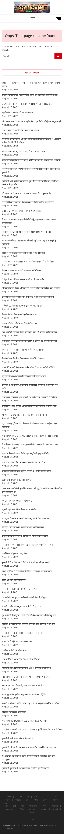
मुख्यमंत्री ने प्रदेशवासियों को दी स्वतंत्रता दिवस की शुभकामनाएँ (26, 562)
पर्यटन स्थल (32, 809)
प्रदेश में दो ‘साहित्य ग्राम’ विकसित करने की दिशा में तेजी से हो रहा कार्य (28, 624)
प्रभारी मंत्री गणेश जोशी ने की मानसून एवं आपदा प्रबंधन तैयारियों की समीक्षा (30, 703)
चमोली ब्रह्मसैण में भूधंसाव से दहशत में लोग (18, 500)
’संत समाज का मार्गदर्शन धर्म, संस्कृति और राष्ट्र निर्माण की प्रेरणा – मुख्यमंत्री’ (31, 121)
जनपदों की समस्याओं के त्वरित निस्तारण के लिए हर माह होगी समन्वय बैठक (29, 340)
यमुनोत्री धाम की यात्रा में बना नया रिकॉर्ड (17, 112)
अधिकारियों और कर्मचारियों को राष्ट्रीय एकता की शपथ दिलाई (25, 536)
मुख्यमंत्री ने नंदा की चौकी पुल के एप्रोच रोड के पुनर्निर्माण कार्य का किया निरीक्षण (32, 729)
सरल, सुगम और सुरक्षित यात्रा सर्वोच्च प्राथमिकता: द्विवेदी (24, 694)
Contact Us (32, 819)
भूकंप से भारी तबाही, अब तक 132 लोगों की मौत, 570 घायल (24, 720)
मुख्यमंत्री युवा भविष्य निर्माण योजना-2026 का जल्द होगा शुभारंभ (26, 668)
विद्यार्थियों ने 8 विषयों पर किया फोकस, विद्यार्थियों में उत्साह (23, 358)
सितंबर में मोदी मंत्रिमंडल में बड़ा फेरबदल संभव (19, 314)
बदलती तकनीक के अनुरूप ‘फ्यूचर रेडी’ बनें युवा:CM (22, 606)
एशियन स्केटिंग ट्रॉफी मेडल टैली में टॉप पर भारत (20, 323)
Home (9, 797)
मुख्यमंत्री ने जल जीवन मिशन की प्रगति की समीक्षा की (22, 632)
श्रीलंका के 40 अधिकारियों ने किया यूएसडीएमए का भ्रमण (24, 376)
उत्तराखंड (19, 797)
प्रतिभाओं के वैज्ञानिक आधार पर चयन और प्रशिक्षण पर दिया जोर (26, 231)
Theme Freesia (32, 825)
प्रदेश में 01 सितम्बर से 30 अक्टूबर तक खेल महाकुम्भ (22, 305)
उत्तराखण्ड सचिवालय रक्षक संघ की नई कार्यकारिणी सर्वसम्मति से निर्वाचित (29, 397)
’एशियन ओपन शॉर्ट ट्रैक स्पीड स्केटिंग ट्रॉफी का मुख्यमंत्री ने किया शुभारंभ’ (31, 435)
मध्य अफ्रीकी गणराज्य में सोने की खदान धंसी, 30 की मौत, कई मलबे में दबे (29, 332)
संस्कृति (45, 797)
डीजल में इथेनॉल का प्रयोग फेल (14, 712)
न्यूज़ (22, 806)
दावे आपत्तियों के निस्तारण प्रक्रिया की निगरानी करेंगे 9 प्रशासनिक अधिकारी (31, 160)
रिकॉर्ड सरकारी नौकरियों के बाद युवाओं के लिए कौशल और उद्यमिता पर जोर (30, 444)
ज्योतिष (8, 800)
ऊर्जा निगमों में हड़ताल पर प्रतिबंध (15, 553)
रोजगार (45, 800)
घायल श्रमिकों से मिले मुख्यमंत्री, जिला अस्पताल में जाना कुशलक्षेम (27, 571)
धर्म (7, 806)
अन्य (5, 803)
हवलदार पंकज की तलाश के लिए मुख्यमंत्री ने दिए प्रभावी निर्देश (26, 453)
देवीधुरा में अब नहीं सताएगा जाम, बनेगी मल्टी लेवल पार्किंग (23, 279)
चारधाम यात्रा (33, 806)
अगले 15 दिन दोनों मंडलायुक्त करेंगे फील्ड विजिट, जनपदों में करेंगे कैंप (28, 367)
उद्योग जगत (55, 806)
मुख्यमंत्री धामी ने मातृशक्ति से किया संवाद (17, 738)
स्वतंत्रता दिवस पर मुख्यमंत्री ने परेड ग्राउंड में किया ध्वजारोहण (26, 518)
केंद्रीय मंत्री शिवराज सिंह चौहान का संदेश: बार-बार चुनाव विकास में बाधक (29, 95)
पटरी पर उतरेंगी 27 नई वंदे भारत (14, 650)
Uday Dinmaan (8, 825)
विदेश (35, 797)
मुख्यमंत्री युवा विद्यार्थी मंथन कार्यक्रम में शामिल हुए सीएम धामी (25, 768)
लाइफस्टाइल (9, 809)
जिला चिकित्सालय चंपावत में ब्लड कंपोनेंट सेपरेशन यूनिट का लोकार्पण (28, 202)
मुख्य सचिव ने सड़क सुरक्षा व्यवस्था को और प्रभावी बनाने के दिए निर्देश (28, 261)
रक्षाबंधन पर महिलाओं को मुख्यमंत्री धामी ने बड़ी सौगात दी (23, 252)
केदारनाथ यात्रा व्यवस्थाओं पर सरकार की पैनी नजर (21, 270)
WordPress (43, 825)
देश (28, 797)
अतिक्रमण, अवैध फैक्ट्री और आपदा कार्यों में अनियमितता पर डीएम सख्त (29, 406)
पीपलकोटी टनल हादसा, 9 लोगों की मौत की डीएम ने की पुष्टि (24, 597)
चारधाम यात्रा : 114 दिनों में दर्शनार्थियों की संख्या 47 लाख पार (26, 676)
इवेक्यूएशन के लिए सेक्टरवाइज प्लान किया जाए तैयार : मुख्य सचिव (26, 193)
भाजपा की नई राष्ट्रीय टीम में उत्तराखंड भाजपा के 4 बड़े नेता (24, 414)
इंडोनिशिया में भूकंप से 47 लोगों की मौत (16, 479)
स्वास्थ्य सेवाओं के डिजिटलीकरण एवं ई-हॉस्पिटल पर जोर (23, 349)
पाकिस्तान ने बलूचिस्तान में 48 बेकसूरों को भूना (19, 588)
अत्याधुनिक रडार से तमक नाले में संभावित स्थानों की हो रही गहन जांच (28, 296)
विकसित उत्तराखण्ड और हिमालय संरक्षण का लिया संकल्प (23, 527)
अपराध (44, 806)
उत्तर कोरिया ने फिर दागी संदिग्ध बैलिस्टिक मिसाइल (21, 659)
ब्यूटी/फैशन (44, 809)
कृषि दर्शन (18, 800)
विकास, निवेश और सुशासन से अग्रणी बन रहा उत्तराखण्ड (23, 151)
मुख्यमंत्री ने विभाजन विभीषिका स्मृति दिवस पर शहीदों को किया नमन (27, 544)
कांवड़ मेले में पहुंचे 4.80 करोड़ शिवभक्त (17, 641)
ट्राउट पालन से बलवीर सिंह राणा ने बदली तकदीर (20, 130)
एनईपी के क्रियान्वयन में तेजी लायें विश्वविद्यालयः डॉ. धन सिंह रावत (27, 103)
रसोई (14, 806)
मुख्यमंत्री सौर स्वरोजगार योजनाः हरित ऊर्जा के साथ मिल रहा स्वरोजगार (29, 747)
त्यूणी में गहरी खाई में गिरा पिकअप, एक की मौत (19, 509)
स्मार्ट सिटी (21, 809)
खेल (27, 800)
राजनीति (54, 797)
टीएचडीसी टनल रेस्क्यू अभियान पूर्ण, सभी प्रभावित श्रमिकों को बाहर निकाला (31, 288)
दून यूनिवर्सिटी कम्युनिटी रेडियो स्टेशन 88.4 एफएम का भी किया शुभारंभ (29, 615)
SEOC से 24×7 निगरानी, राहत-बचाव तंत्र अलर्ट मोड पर (24, 685)
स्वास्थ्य (32, 812)
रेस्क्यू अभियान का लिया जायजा (13, 580)
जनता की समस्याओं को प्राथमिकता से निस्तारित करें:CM (24, 462)
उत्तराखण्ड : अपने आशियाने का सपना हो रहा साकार (21, 210)
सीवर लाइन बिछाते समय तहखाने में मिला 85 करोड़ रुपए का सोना (26, 471)
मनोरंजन (55, 800)
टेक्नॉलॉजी (55, 809)
